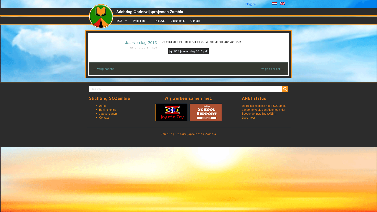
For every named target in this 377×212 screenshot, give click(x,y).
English (282, 4)
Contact (195, 21)
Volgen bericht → (272, 69)
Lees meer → (250, 117)
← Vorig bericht (103, 69)
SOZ (119, 21)
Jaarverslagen (108, 113)
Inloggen (250, 4)
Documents (177, 21)
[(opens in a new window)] (171, 112)
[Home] (102, 18)
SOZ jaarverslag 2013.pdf (190, 51)
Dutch (274, 4)
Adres (102, 106)
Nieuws (160, 21)
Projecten (139, 21)
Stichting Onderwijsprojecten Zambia (149, 11)
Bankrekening (107, 109)
